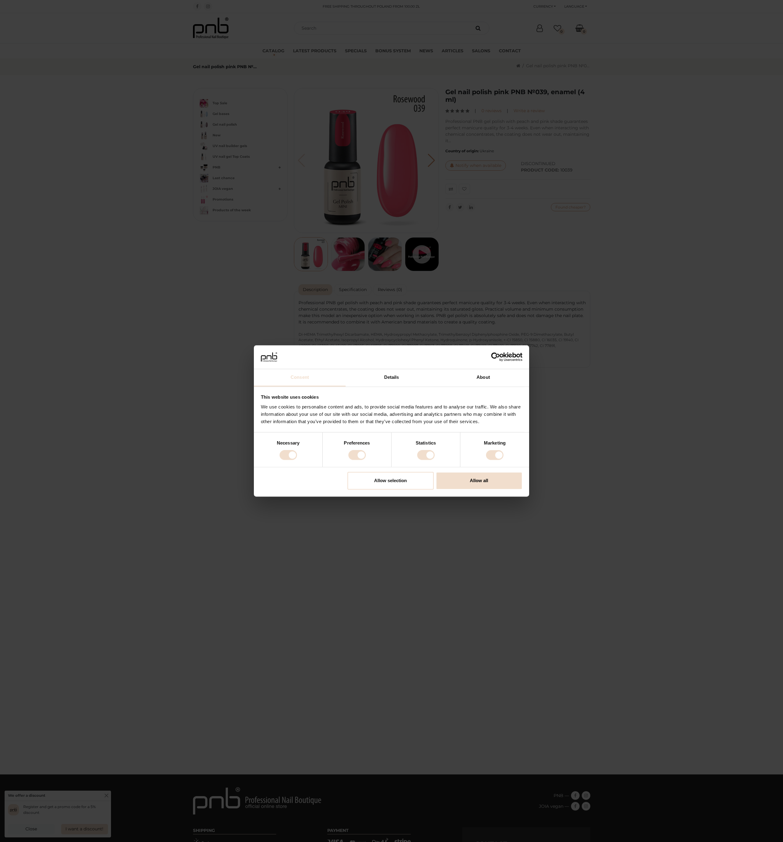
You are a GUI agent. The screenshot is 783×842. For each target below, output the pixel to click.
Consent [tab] (300, 377)
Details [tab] (391, 377)
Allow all (479, 480)
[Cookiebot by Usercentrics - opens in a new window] (495, 357)
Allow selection (390, 480)
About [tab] (483, 377)
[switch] (357, 455)
